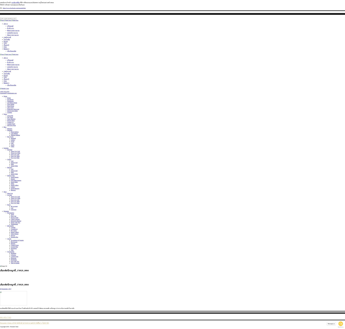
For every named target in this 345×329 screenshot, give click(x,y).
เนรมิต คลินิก (16, 2)
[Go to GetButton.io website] (341, 327)
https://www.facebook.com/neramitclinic (14, 8)
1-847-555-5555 (4, 91)
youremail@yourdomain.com (8, 93)
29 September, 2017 (5, 289)
